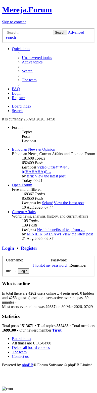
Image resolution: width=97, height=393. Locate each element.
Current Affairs (24, 212)
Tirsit (56, 330)
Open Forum (22, 185)
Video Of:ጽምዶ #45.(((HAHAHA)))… (46, 169)
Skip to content (14, 22)
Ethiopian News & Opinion (33, 149)
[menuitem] (37, 58)
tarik (30, 176)
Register (29, 248)
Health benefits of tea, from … (61, 229)
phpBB (27, 365)
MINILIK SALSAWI (44, 234)
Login (8, 248)
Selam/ (47, 203)
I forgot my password (50, 265)
